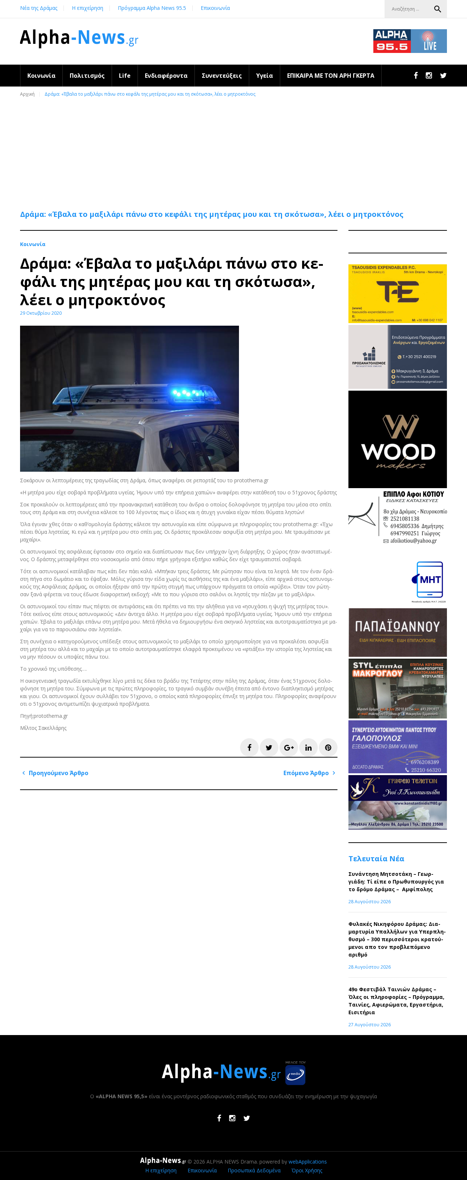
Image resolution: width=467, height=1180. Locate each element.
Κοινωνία (41, 76)
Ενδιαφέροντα (166, 76)
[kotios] (397, 548)
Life (125, 76)
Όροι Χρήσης (307, 1170)
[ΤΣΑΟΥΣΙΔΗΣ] (397, 321)
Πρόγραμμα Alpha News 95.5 (152, 7)
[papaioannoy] (397, 654)
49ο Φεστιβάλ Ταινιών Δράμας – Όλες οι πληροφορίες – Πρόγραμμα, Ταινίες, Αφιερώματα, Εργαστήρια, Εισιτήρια (396, 1001)
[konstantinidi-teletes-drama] (397, 827)
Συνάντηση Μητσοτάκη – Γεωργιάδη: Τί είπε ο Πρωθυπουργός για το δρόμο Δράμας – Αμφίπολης (396, 881)
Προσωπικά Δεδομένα (254, 1170)
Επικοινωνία (215, 7)
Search (438, 9)
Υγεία (264, 76)
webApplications (308, 1161)
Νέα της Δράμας (38, 7)
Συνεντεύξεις (222, 76)
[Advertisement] (235, 150)
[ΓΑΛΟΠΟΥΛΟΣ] (397, 771)
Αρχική (27, 94)
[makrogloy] (397, 716)
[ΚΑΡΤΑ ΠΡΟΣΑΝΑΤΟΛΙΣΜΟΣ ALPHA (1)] (397, 386)
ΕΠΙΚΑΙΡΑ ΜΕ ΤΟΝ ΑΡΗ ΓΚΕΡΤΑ (330, 76)
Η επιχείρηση (87, 7)
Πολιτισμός (87, 76)
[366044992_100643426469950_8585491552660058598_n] (397, 486)
